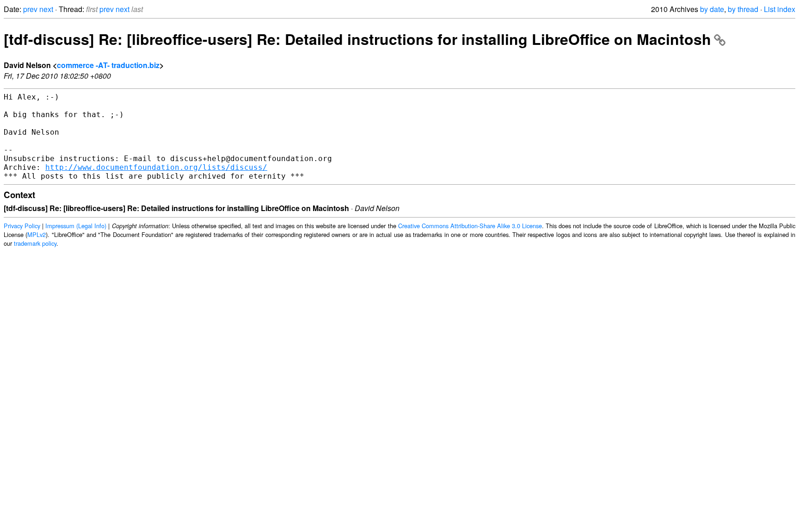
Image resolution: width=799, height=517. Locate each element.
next (46, 9)
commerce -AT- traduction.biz (108, 65)
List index (779, 9)
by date (712, 9)
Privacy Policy (22, 225)
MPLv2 (36, 234)
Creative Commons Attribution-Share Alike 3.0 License (470, 225)
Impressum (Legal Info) (75, 225)
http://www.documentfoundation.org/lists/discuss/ (156, 167)
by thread (743, 9)
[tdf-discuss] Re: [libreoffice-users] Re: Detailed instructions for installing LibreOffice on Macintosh (357, 39)
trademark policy (35, 243)
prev (30, 9)
